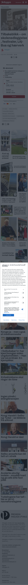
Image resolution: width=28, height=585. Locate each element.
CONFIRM (8, 315)
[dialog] (14, 292)
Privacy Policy (22, 320)
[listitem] (14, 290)
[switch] (23, 292)
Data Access (14, 320)
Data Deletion (6, 320)
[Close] (25, 265)
